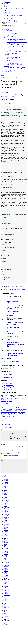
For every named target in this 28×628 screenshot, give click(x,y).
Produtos (6, 92)
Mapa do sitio (21, 407)
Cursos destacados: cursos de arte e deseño (15, 323)
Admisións (6, 66)
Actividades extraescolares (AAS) (15, 57)
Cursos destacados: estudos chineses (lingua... (15, 354)
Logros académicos (11, 35)
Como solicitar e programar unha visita (16, 67)
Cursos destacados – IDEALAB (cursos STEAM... (13, 313)
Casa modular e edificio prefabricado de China (12, 409)
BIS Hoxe (6, 61)
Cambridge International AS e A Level (16, 51)
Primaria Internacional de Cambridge (16, 44)
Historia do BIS (11, 30)
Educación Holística (12, 33)
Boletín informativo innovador (14, 64)
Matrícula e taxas (11, 70)
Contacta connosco (8, 71)
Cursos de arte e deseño (12, 53)
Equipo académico (11, 36)
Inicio (5, 27)
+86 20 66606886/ (5, 398)
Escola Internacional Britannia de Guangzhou (14, 409)
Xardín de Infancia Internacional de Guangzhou (12, 414)
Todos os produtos (10, 416)
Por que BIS (7, 29)
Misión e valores (11, 32)
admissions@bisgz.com (14, 21)
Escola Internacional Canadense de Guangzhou (12, 411)
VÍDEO (6, 73)
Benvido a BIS (8, 377)
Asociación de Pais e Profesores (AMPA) (17, 56)
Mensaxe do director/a (12, 63)
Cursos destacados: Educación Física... (13, 302)
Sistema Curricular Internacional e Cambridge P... (15, 344)
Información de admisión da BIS (15, 68)
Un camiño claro (8, 37)
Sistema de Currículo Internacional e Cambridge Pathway (16, 39)
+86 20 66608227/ (14, 398)
